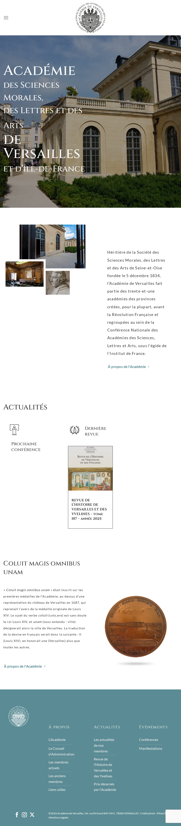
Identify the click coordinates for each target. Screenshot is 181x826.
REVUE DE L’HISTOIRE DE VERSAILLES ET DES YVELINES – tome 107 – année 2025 (89, 509)
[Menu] (6, 17)
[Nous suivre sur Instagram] (24, 815)
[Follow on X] (32, 815)
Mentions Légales (58, 817)
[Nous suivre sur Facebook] (16, 815)
